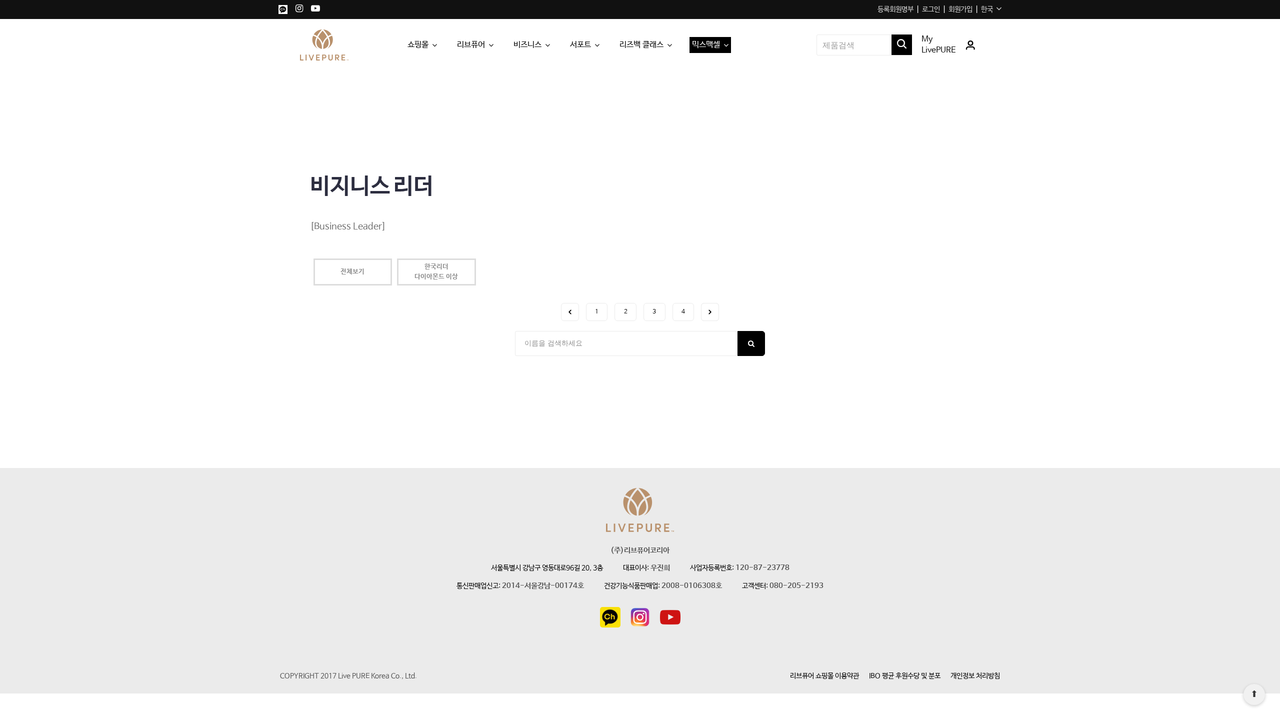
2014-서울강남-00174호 (543, 586)
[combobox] (991, 10)
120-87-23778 (763, 568)
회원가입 (960, 10)
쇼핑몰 (418, 45)
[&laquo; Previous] (570, 312)
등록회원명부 (896, 10)
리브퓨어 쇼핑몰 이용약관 (824, 676)
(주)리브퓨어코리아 (640, 550)
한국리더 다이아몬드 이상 (436, 271)
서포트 (580, 45)
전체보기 (352, 272)
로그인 (931, 10)
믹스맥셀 (706, 45)
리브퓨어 (471, 45)
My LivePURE (939, 44)
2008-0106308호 (692, 586)
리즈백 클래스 (642, 45)
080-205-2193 (797, 586)
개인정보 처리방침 (975, 676)
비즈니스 (528, 45)
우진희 (660, 568)
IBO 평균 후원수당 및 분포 (904, 676)
